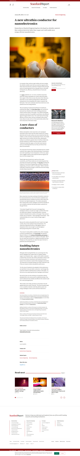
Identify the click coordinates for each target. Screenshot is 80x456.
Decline (62, 453)
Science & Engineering (60, 14)
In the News (22, 441)
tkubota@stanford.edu (25, 332)
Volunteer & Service (60, 425)
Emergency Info (42, 450)
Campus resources (45, 427)
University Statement (14, 425)
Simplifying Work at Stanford (16, 424)
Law (27, 432)
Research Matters (29, 422)
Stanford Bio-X (33, 304)
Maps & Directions (28, 450)
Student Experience (53, 7)
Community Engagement (46, 422)
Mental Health (59, 424)
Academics (58, 422)
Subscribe (57, 441)
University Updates (29, 441)
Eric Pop (41, 162)
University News (26, 7)
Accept (57, 453)
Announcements (35, 441)
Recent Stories (41, 441)
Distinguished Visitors (14, 431)
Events (43, 431)
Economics (28, 428)
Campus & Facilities (14, 429)
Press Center (68, 441)
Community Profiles (16, 441)
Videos (11, 441)
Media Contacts (62, 441)
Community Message (14, 427)
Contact (52, 441)
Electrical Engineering (33, 358)
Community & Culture (45, 429)
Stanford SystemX (38, 297)
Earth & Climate (29, 427)
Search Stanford (35, 450)
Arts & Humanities (29, 424)
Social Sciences (29, 435)
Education (28, 429)
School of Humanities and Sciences (39, 235)
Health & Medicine (29, 431)
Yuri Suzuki (37, 233)
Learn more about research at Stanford (58, 133)
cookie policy (28, 454)
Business (28, 425)
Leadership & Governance (15, 434)
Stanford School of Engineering (25, 351)
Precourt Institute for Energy (27, 299)
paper (23, 95)
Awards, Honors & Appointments (16, 428)
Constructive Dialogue (14, 422)
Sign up (54, 89)
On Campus (45, 7)
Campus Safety (44, 428)
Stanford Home (21, 450)
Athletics (43, 425)
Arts (42, 424)
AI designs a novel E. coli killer (58, 184)
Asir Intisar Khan (36, 109)
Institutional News (14, 432)
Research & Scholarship (36, 7)
